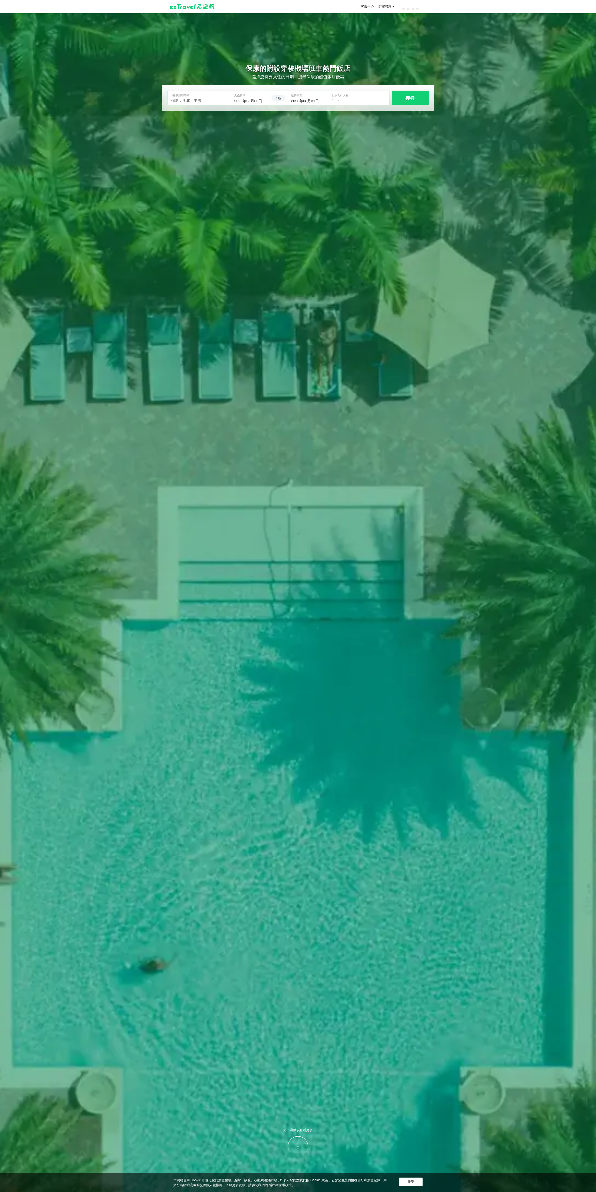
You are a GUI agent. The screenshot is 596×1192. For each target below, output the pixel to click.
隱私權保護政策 (280, 1184)
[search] (250, 100)
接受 (411, 1182)
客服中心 (367, 6)
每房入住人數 (340, 95)
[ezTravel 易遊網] (192, 6)
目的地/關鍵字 (180, 95)
